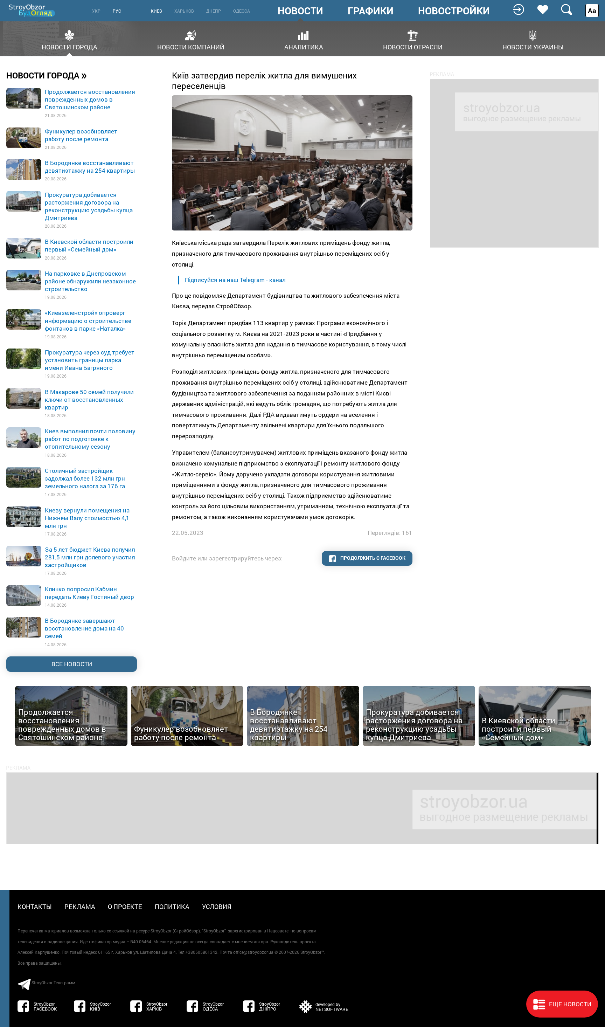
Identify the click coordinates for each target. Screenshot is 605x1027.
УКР (96, 11)
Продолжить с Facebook (372, 557)
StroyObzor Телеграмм (53, 982)
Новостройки (454, 11)
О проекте (125, 906)
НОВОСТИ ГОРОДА (46, 75)
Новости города (69, 46)
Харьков (184, 11)
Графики (371, 11)
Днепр (213, 11)
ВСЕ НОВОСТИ (71, 664)
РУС (117, 11)
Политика (172, 906)
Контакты (35, 906)
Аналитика (303, 46)
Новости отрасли (413, 46)
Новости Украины (533, 46)
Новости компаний (190, 46)
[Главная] (32, 10)
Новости (300, 11)
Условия (216, 906)
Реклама (79, 906)
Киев (156, 11)
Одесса (241, 11)
